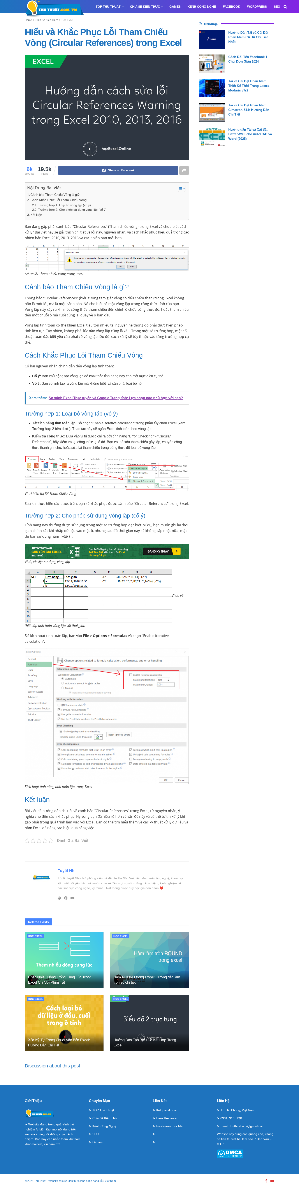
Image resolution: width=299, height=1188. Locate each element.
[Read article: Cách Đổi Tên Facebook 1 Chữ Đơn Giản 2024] (212, 63)
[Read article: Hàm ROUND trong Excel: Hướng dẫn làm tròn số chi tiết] (149, 960)
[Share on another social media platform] (184, 170)
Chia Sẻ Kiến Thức (145, 6)
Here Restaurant (167, 1118)
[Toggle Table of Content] (179, 188)
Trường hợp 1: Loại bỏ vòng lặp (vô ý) (64, 205)
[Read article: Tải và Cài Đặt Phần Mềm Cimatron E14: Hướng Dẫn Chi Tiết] (212, 112)
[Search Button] (285, 6)
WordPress (257, 6)
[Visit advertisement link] (107, 852)
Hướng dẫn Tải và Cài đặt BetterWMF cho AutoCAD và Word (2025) (250, 134)
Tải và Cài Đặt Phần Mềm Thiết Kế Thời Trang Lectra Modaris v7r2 (248, 85)
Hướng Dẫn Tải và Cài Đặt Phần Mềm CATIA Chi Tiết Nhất (248, 37)
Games (175, 6)
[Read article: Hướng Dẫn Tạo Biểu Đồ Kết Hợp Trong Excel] (149, 1023)
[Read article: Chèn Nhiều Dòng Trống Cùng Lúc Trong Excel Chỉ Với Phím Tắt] (64, 960)
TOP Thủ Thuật (108, 6)
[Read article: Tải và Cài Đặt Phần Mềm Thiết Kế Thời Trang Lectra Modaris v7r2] (212, 88)
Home (28, 20)
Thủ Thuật (40, 1181)
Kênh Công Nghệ (202, 6)
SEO (277, 6)
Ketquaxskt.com (167, 1110)
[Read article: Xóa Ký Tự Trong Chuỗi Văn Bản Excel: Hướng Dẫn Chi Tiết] (64, 1023)
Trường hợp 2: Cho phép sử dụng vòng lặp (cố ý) (72, 209)
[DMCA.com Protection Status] (230, 1153)
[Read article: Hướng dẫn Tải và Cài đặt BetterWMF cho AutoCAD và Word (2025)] (212, 136)
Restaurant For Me (169, 1126)
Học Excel (68, 20)
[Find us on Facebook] (266, 1181)
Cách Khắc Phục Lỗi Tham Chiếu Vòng (58, 200)
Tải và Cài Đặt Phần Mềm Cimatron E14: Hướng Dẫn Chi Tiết (248, 109)
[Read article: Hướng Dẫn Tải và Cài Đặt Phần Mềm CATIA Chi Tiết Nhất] (212, 39)
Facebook (231, 6)
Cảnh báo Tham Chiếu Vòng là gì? (54, 195)
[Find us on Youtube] (272, 1181)
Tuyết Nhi (67, 871)
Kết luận (36, 215)
